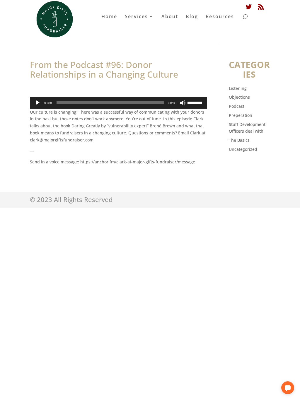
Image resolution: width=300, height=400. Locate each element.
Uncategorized (243, 149)
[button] (287, 387)
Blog (192, 17)
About (169, 17)
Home (109, 17)
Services (136, 17)
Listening (238, 88)
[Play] (37, 103)
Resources (220, 17)
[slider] (196, 102)
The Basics (239, 140)
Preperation (240, 115)
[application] (118, 103)
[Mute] (183, 103)
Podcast (236, 106)
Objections (239, 97)
